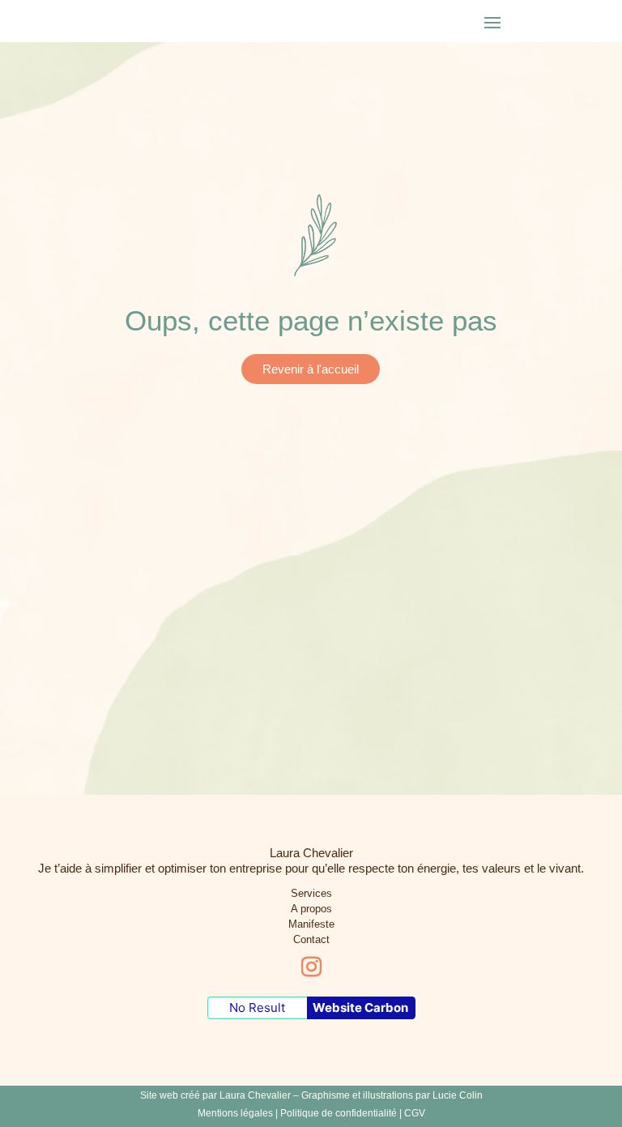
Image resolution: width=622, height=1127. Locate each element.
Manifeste (311, 924)
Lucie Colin (457, 1095)
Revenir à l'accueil (310, 369)
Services (311, 893)
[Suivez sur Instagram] (311, 967)
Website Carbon (360, 1007)
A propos (311, 909)
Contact (311, 939)
